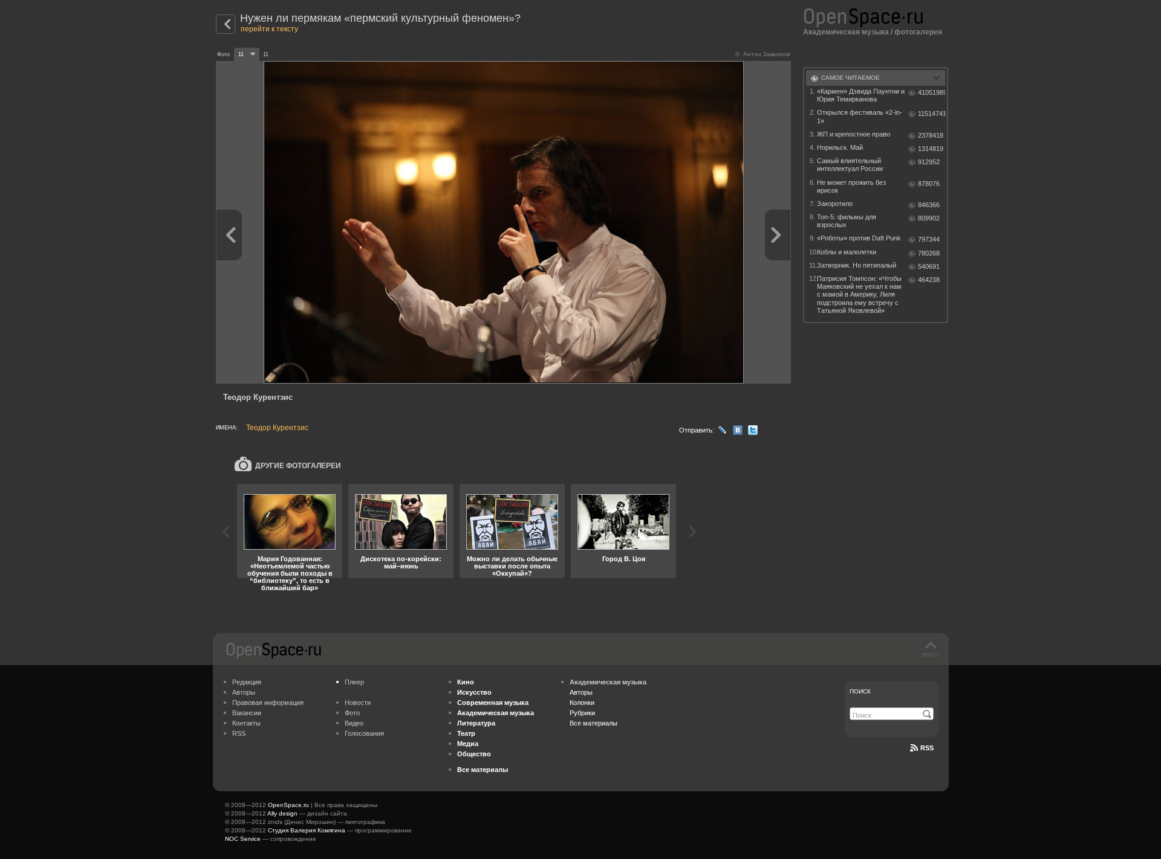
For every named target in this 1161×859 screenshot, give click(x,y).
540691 (929, 266)
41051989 (931, 92)
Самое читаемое (850, 77)
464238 (929, 279)
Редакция (246, 682)
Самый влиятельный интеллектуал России (850, 164)
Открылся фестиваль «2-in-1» (859, 116)
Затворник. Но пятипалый (856, 265)
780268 (929, 253)
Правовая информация (268, 702)
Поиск (860, 691)
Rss (927, 747)
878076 (929, 183)
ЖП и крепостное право (853, 134)
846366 (929, 204)
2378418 (930, 135)
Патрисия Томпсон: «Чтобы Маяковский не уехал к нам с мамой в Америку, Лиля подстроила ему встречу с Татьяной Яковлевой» (859, 294)
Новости (358, 702)
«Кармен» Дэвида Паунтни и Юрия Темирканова (861, 95)
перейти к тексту (269, 29)
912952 (929, 162)
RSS (239, 733)
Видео (354, 723)
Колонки (582, 702)
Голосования (364, 733)
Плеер (354, 682)
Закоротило (835, 203)
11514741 (931, 113)
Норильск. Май (840, 147)
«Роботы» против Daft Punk (859, 238)
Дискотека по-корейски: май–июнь (400, 562)
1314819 (930, 148)
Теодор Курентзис (277, 427)
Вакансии (246, 712)
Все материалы (593, 723)
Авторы (243, 692)
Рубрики (582, 712)
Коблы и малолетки (846, 252)
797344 (929, 239)
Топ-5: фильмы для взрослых (846, 220)
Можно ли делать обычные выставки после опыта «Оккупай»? (512, 566)
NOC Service (243, 838)
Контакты (246, 723)
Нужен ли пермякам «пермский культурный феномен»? (380, 18)
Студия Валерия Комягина (306, 830)
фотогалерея (918, 32)
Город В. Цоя (623, 558)
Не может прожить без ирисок (851, 186)
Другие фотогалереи (298, 466)
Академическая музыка (846, 32)
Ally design (282, 813)
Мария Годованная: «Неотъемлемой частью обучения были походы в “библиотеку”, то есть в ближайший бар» (290, 573)
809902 (929, 218)
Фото (352, 712)
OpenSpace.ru (288, 805)
